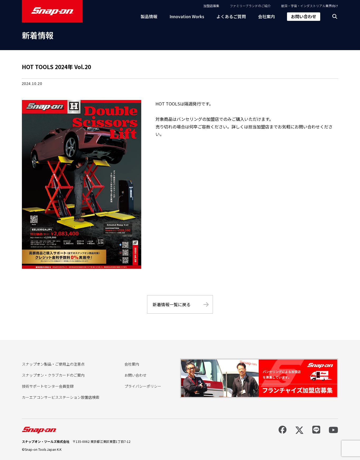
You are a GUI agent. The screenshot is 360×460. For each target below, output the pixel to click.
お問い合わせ (303, 16)
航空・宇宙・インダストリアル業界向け (309, 5)
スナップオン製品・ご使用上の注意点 (53, 364)
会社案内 (266, 16)
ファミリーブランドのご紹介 (250, 5)
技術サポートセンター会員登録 (48, 386)
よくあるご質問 (231, 16)
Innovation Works (186, 16)
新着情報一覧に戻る (172, 304)
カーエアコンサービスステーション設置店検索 (60, 397)
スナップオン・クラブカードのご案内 (53, 375)
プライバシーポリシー (142, 386)
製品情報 (148, 16)
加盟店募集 (211, 5)
